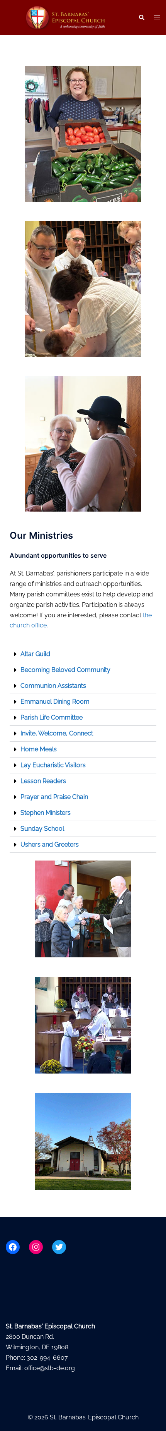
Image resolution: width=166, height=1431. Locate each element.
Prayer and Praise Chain (54, 797)
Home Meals (38, 749)
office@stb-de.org (49, 1368)
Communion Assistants (53, 685)
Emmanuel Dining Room (55, 701)
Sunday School (42, 828)
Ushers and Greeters (49, 844)
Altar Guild (35, 654)
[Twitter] (59, 1247)
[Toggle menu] (157, 17)
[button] (141, 17)
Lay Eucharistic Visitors (53, 765)
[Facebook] (13, 1247)
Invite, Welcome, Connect (56, 733)
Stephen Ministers (45, 812)
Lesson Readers (43, 781)
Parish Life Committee (51, 717)
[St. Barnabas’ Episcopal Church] (66, 17)
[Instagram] (36, 1247)
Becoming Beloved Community (65, 669)
